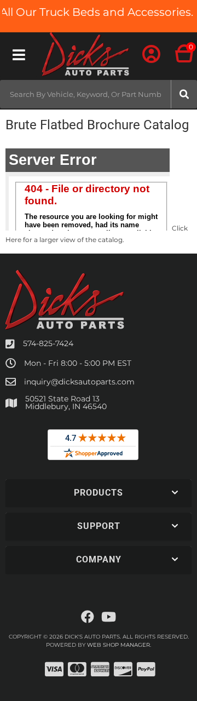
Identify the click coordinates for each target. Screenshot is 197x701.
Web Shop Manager (118, 644)
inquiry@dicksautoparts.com (79, 382)
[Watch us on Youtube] (108, 617)
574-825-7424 (48, 343)
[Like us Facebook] (87, 617)
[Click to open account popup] (152, 54)
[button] (98, 94)
